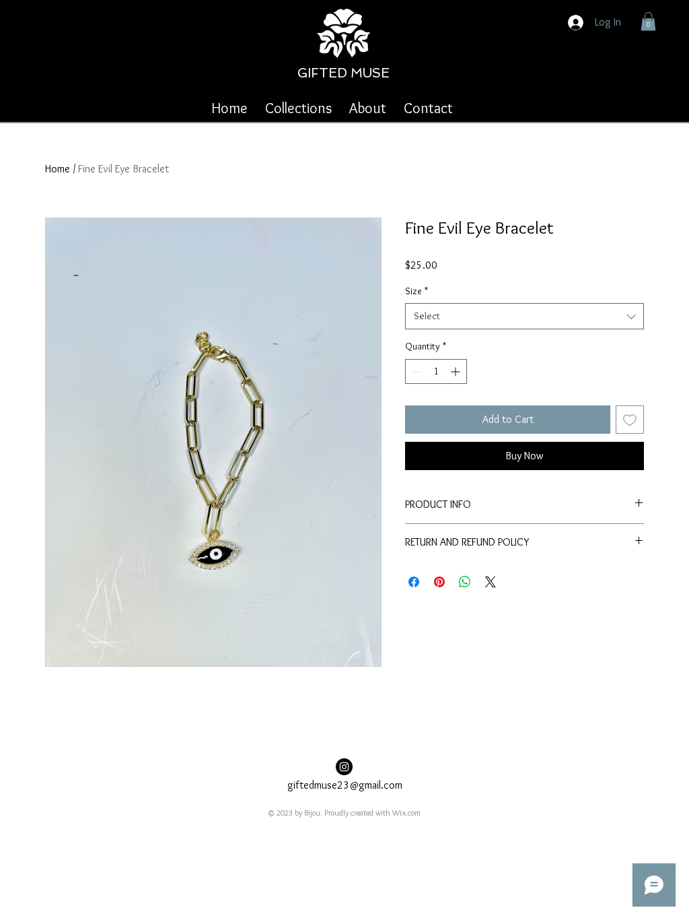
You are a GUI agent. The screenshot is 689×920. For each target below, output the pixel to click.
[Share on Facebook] (414, 582)
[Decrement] (415, 371)
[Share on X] (490, 582)
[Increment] (456, 371)
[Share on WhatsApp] (465, 582)
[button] (648, 21)
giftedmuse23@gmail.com (344, 785)
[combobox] (524, 316)
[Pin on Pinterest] (439, 582)
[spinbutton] (436, 371)
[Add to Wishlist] (630, 419)
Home (57, 168)
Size (416, 291)
